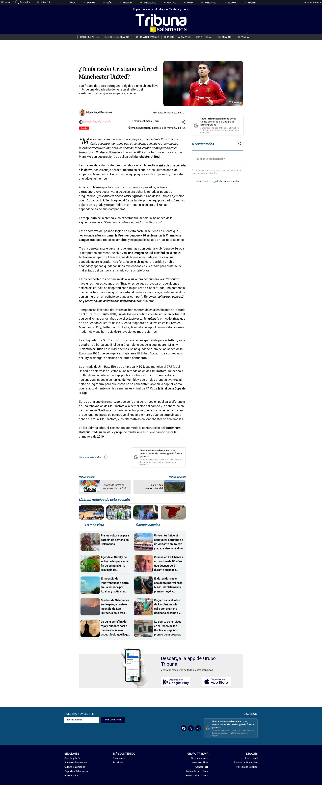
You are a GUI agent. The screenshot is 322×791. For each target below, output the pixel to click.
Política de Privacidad (246, 762)
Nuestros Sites (200, 762)
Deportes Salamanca (177, 37)
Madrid (252, 2)
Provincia (243, 37)
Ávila (72, 2)
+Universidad (204, 37)
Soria (190, 2)
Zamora (232, 2)
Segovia (171, 2)
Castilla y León (89, 37)
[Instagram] (198, 728)
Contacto (200, 766)
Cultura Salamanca (147, 37)
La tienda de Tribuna (197, 771)
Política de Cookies (247, 766)
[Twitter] (191, 728)
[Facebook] (184, 728)
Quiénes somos (199, 758)
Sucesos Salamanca (116, 37)
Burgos (91, 2)
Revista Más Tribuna (197, 775)
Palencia (127, 2)
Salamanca (150, 2)
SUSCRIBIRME (113, 719)
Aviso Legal (251, 758)
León (109, 2)
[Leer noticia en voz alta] (81, 122)
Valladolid (210, 2)
